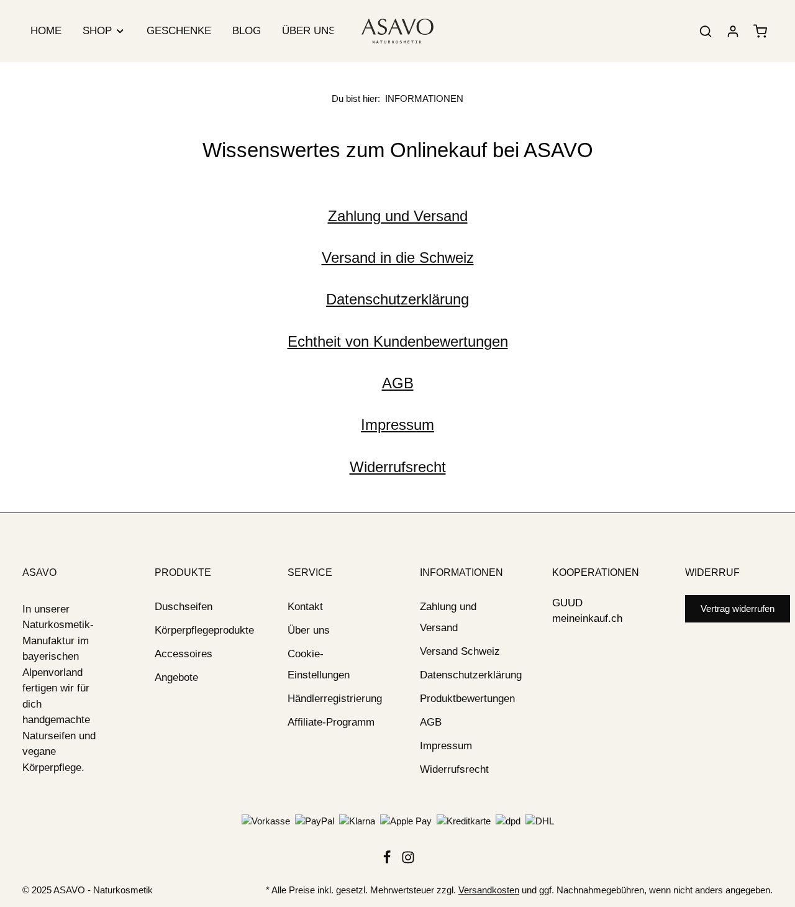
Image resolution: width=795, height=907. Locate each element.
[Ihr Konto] (732, 31)
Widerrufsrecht (398, 466)
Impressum (397, 424)
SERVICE (310, 572)
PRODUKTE (183, 572)
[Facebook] (388, 860)
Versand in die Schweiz (398, 257)
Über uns (309, 630)
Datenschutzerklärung (397, 299)
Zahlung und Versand (398, 215)
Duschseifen (183, 607)
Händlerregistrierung (335, 698)
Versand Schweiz (460, 651)
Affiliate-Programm (331, 722)
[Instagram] (408, 860)
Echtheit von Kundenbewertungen (398, 341)
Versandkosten (488, 890)
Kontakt (305, 607)
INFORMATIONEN (461, 572)
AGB (398, 383)
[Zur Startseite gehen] (397, 31)
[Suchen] (705, 31)
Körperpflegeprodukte (204, 630)
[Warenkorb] (760, 31)
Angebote (176, 677)
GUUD (567, 603)
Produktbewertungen (467, 698)
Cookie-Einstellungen (319, 664)
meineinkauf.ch (587, 618)
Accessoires (183, 654)
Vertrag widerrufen (738, 608)
